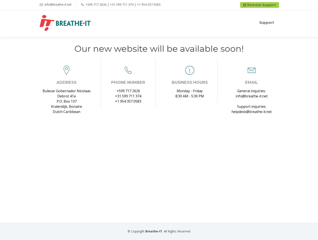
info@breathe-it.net (58, 4)
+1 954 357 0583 (149, 4)
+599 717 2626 (95, 4)
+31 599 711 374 (121, 4)
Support (266, 23)
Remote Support (261, 5)
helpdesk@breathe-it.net (251, 111)
